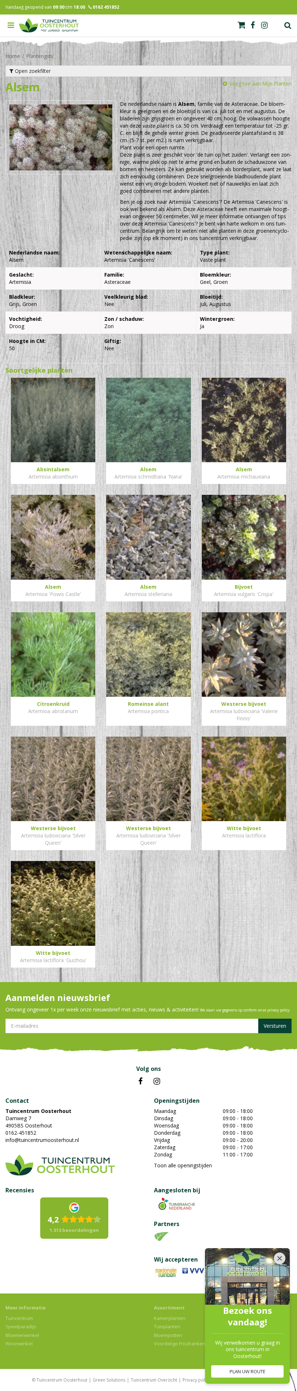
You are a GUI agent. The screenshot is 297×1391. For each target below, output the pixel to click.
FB (140, 1081)
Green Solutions (109, 1380)
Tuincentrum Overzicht (154, 1380)
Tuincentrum (19, 1318)
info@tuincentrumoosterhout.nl (42, 1140)
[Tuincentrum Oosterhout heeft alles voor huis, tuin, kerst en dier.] (49, 25)
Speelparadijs (20, 1326)
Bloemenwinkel (22, 1335)
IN (156, 1081)
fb (252, 25)
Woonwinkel (19, 1343)
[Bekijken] (241, 25)
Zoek (288, 25)
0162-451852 (20, 1132)
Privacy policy (196, 1380)
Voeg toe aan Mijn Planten (260, 83)
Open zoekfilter (32, 70)
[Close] (279, 1258)
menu (10, 25)
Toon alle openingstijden (183, 1165)
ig (264, 25)
